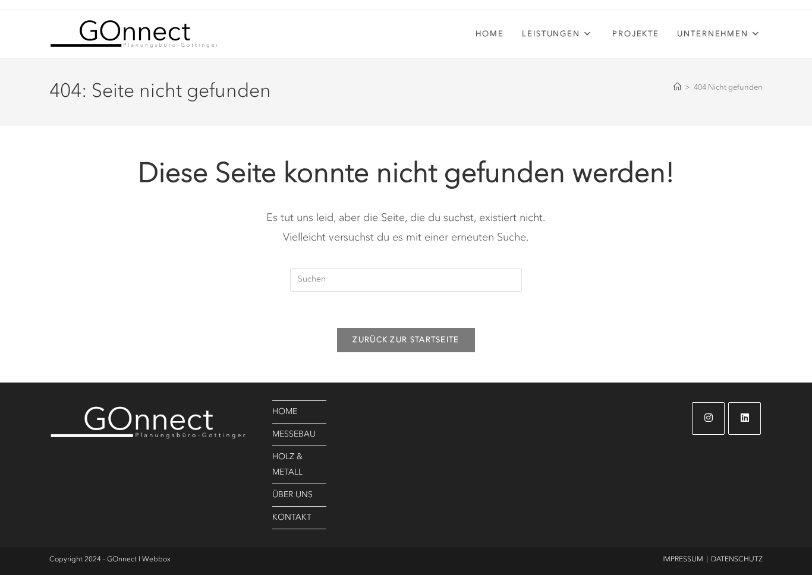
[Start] (677, 87)
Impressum (682, 559)
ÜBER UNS (292, 495)
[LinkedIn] (744, 418)
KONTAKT (291, 517)
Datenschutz (737, 559)
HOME (284, 411)
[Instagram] (708, 418)
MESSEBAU (294, 434)
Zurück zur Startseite (406, 340)
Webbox (156, 559)
